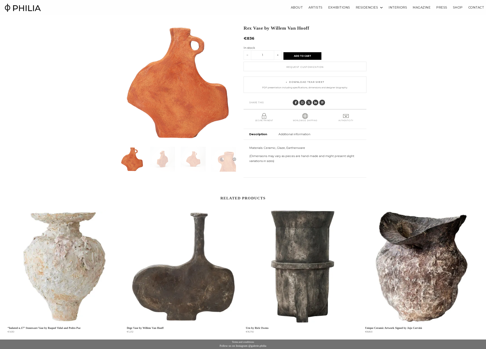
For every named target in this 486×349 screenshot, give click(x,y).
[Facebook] (295, 102)
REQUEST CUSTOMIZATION (305, 67)
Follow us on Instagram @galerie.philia (243, 345)
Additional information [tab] (294, 134)
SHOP (458, 7)
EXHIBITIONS (339, 7)
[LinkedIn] (315, 102)
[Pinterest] (322, 102)
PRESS (441, 7)
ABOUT (297, 7)
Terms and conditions (243, 341)
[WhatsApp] (302, 102)
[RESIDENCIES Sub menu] (381, 7)
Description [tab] (258, 134)
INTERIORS (398, 7)
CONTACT (476, 7)
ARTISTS (315, 7)
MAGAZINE (422, 7)
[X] (309, 102)
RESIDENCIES (367, 7)
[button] (231, 30)
